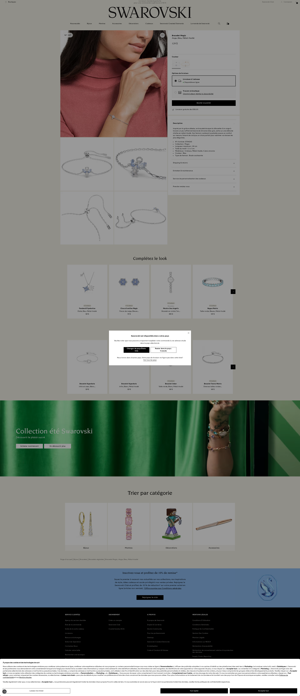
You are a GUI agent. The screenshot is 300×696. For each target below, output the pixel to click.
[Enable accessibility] (4, 691)
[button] (188, 333)
